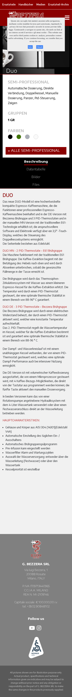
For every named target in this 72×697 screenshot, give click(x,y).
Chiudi (39, 47)
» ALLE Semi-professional (34, 150)
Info (30, 47)
